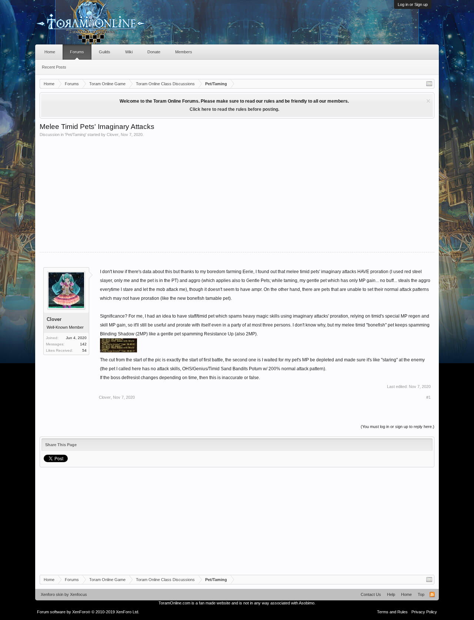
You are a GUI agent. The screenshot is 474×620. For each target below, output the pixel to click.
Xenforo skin (52, 594)
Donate (153, 52)
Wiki (129, 52)
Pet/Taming (76, 134)
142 (83, 344)
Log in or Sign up (413, 4)
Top (421, 594)
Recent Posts (54, 67)
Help (391, 594)
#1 (428, 397)
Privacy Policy (424, 612)
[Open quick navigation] (429, 84)
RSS (432, 594)
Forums (77, 52)
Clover (112, 134)
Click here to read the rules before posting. (234, 109)
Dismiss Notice (428, 101)
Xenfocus (78, 594)
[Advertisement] (237, 193)
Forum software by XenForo (88, 612)
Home (49, 52)
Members (183, 52)
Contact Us (371, 594)
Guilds (104, 52)
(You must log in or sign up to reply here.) (397, 426)
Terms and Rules (392, 612)
